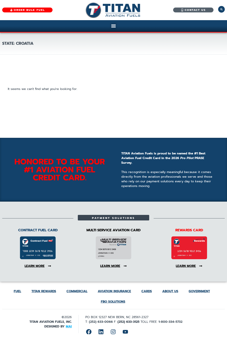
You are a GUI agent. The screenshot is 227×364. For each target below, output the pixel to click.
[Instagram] (113, 331)
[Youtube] (125, 331)
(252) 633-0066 (101, 321)
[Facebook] (88, 331)
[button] (113, 26)
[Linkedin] (100, 331)
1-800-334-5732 (170, 321)
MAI (69, 326)
